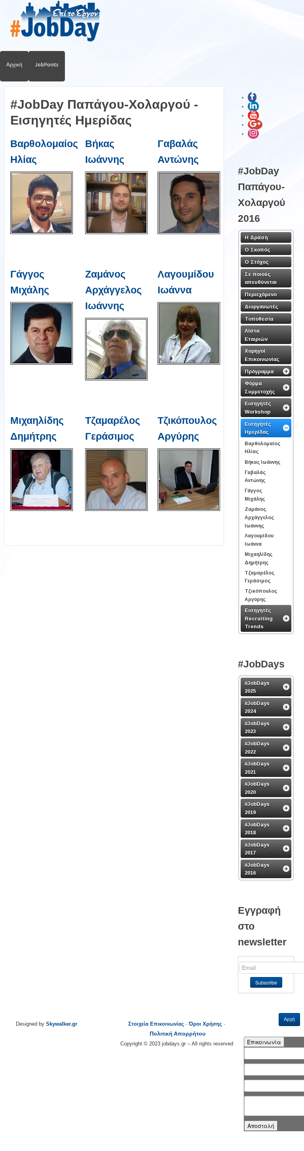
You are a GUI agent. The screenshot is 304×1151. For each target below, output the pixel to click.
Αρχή (289, 1019)
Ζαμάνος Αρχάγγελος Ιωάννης (113, 290)
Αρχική (14, 64)
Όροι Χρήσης (205, 1024)
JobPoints (47, 64)
